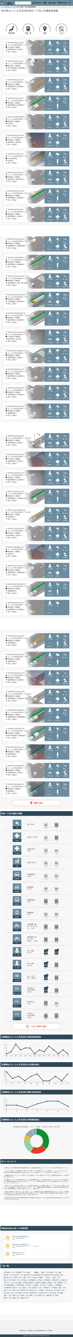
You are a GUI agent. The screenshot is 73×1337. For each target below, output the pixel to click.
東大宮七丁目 (8, 1277)
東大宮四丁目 (38, 1275)
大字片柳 (34, 1277)
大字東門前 (7, 1288)
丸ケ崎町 (60, 1293)
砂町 (28, 1272)
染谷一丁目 (56, 1277)
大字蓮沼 (50, 1285)
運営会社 (23, 1330)
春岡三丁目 (24, 1298)
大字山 (47, 1277)
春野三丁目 (42, 1295)
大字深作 (41, 1290)
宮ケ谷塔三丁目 (20, 1293)
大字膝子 (36, 1285)
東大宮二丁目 (18, 1275)
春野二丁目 (33, 1295)
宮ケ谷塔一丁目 (59, 1290)
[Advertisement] (36, 18)
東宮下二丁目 (26, 1288)
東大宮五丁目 (48, 1275)
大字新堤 (54, 1288)
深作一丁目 (62, 1288)
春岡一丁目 (7, 1298)
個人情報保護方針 (40, 1330)
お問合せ (50, 1330)
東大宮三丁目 (28, 1275)
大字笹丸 (40, 1280)
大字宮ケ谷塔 (43, 1293)
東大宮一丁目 (8, 1275)
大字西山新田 (19, 1285)
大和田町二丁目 (20, 1272)
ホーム (3, 7)
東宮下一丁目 (16, 1288)
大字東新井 (32, 1280)
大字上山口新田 (16, 1282)
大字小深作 (52, 1293)
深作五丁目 (33, 1290)
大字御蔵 (47, 1280)
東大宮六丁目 (58, 1275)
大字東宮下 (46, 1288)
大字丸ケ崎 (49, 1290)
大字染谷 (24, 1280)
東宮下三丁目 (37, 1288)
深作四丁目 (24, 1290)
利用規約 (30, 1330)
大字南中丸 (63, 1280)
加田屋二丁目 (61, 1282)
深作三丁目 (16, 1290)
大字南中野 (55, 1280)
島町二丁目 (54, 1272)
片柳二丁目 (26, 1277)
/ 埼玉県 (7, 7)
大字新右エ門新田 (40, 1282)
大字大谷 (43, 1285)
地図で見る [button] (38, 803)
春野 (56, 1295)
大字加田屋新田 (9, 1285)
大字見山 (28, 1285)
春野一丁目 (24, 1295)
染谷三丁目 (16, 1280)
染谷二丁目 (7, 1280)
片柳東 (40, 1277)
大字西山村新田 (28, 1282)
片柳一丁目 (17, 1277)
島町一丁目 (45, 1272)
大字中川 (7, 1282)
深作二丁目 (7, 1290)
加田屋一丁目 (51, 1282)
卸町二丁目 (16, 1295)
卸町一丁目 (7, 1295)
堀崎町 (36, 1272)
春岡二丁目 (16, 1298)
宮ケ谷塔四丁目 (32, 1293)
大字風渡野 (58, 1285)
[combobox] (23, 3)
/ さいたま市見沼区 (14, 7)
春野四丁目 (50, 1295)
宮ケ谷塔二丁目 (9, 1293)
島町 (59, 1272)
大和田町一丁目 (9, 1272)
